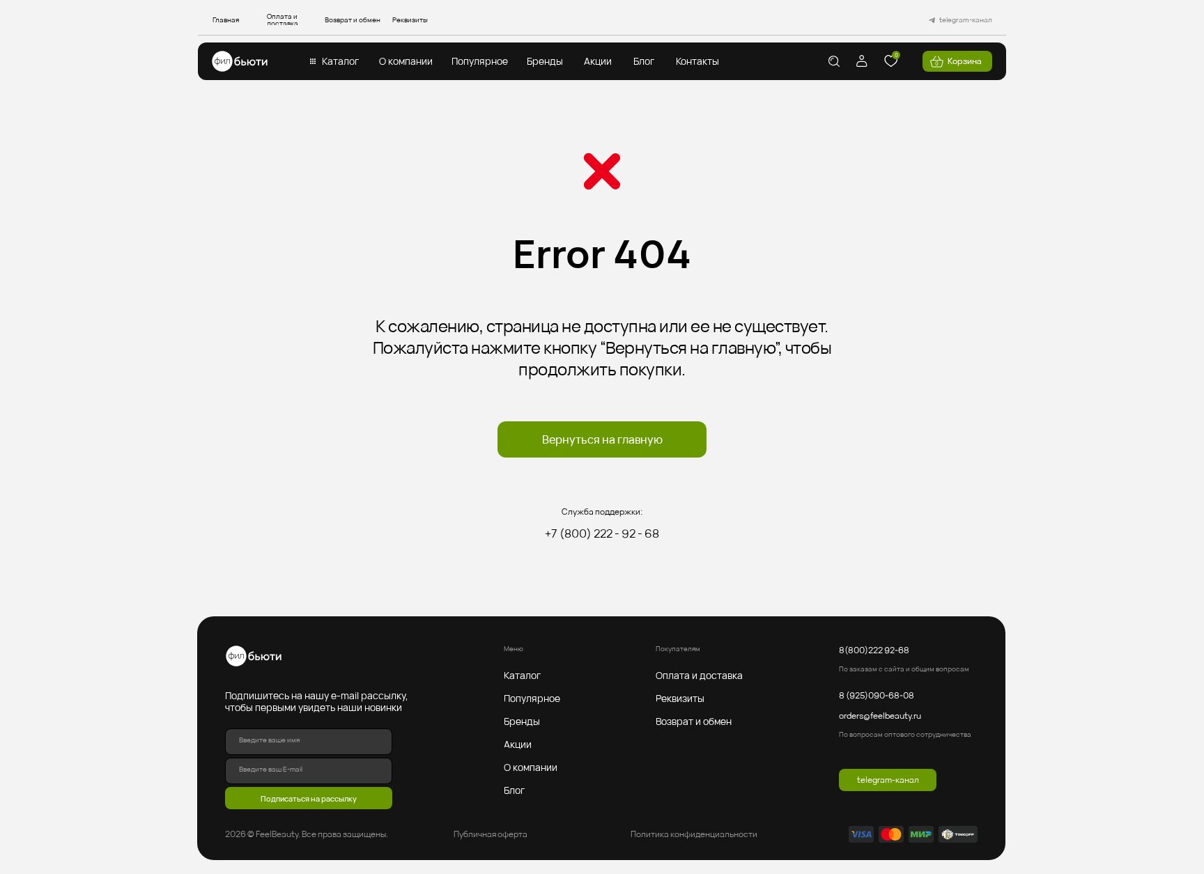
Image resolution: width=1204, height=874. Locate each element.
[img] (239, 61)
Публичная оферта (490, 834)
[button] (340, 61)
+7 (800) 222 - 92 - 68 (602, 533)
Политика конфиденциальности (694, 834)
